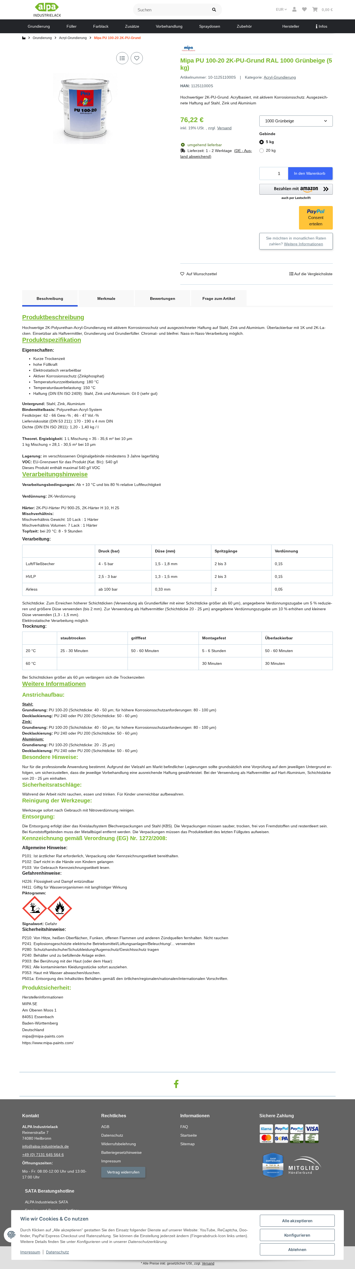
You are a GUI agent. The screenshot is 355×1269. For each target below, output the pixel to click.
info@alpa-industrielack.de (45, 1146)
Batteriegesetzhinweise (121, 1152)
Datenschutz (57, 1252)
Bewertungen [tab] (162, 298)
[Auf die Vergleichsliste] (122, 58)
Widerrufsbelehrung (118, 1144)
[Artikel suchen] (214, 10)
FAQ (184, 1126)
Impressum (30, 1252)
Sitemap (187, 1144)
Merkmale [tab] (106, 298)
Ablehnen (297, 1249)
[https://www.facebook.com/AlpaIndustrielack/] (176, 1084)
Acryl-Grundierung (280, 77)
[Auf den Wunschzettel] (137, 58)
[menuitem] (38, 26)
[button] (294, 10)
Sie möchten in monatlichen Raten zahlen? (296, 241)
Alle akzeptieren (297, 1220)
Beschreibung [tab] (50, 298)
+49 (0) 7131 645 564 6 (43, 1154)
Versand (224, 128)
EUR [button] (280, 9)
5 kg (270, 142)
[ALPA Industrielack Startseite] (47, 9)
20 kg (271, 150)
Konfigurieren (297, 1235)
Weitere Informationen (303, 244)
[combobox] (296, 121)
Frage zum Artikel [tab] (218, 298)
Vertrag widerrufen (123, 1172)
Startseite (188, 1135)
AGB (105, 1126)
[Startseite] (24, 37)
